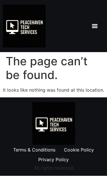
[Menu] (95, 26)
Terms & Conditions (34, 150)
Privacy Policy (53, 159)
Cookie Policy (79, 150)
